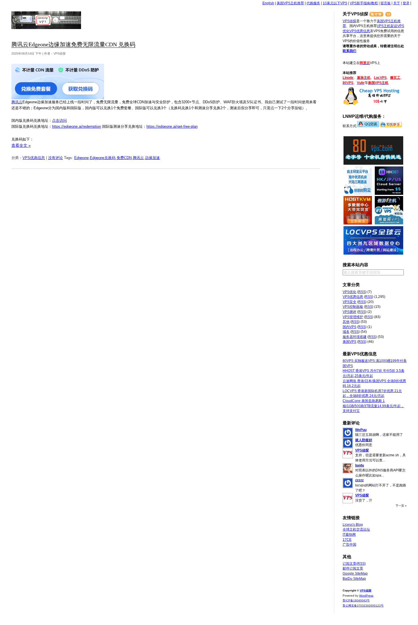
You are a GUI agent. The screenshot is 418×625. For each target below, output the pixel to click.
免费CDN (124, 158)
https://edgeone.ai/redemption (76, 126)
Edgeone (81, 158)
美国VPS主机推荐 (290, 3)
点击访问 (59, 120)
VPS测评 (349, 312)
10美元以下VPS (335, 3)
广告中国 (349, 544)
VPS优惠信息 (33, 158)
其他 (346, 322)
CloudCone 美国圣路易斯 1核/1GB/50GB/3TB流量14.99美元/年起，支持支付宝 (373, 406)
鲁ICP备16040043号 (356, 600)
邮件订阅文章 (353, 568)
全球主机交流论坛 (356, 529)
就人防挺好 (363, 440)
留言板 (385, 3)
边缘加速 (152, 158)
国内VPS (349, 327)
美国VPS (349, 342)
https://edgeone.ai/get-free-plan (172, 126)
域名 (346, 332)
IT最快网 (349, 535)
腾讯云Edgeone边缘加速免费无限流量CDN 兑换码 (73, 45)
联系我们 (349, 51)
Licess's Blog (353, 525)
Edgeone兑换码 (102, 158)
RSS (361, 292)
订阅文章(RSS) (354, 564)
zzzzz (359, 480)
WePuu (361, 430)
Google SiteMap (355, 574)
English (268, 3)
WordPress (366, 595)
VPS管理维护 (353, 317)
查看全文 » (21, 145)
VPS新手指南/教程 (364, 3)
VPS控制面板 (353, 307)
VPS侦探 (46, 20)
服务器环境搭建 (355, 337)
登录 (406, 3)
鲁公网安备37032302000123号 (363, 605)
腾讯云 (16, 102)
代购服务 (313, 3)
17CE (347, 540)
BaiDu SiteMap (354, 579)
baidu (359, 465)
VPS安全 (349, 302)
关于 (396, 3)
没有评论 (55, 158)
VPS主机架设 (387, 26)
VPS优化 (349, 292)
